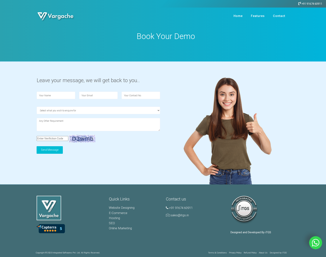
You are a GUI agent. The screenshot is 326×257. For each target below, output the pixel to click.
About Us (263, 253)
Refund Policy (250, 253)
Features (258, 16)
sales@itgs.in (179, 215)
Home (238, 16)
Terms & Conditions (217, 253)
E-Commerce (118, 213)
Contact (279, 16)
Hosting (114, 218)
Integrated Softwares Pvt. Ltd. (66, 253)
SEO (112, 223)
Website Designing (122, 208)
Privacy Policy (235, 253)
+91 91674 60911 (311, 3)
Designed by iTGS (278, 253)
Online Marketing (120, 228)
